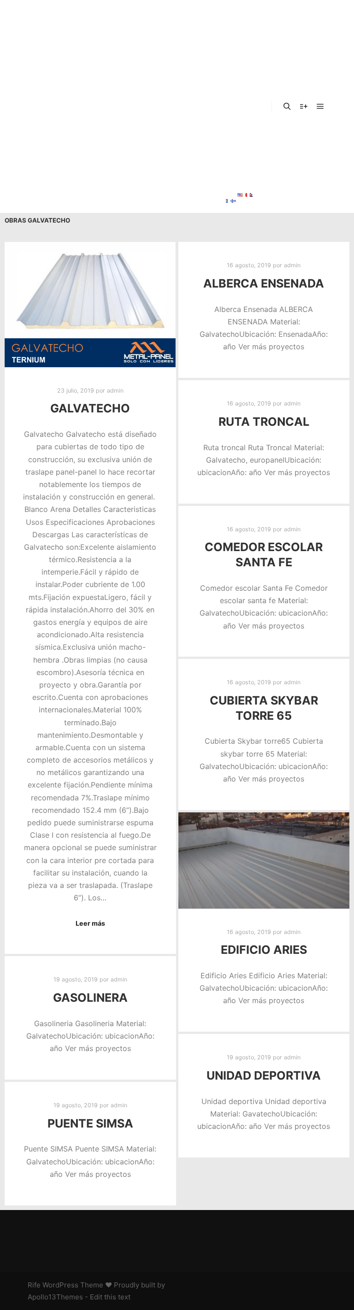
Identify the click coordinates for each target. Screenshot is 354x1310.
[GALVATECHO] (90, 304)
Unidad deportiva (263, 1075)
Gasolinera (90, 998)
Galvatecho (90, 408)
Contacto (238, 149)
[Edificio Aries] (264, 860)
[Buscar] (287, 106)
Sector (234, 57)
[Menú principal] (320, 106)
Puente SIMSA (90, 1123)
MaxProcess (244, 172)
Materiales (241, 80)
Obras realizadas (240, 107)
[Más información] (303, 106)
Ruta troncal (263, 422)
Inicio (231, 11)
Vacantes (239, 126)
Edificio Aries (264, 950)
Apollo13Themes (55, 1296)
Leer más (90, 923)
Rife (34, 1285)
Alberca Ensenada (263, 283)
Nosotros (239, 34)
